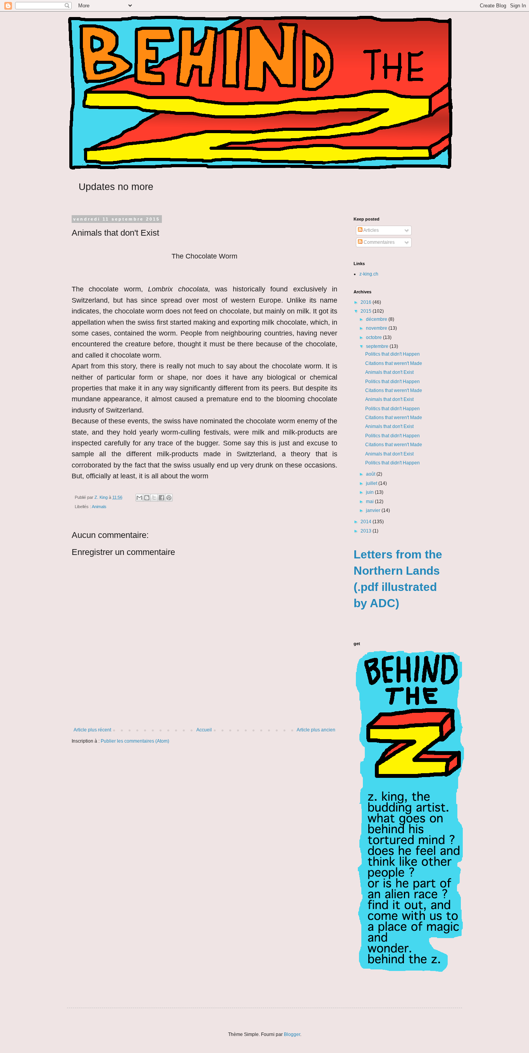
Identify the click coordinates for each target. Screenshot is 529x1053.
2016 (367, 302)
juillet (372, 483)
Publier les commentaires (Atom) (135, 741)
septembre (378, 346)
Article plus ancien (316, 730)
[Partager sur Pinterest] (169, 498)
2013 (367, 531)
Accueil (204, 730)
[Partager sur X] (154, 498)
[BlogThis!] (147, 498)
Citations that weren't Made (393, 363)
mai (370, 501)
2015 (367, 311)
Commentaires (378, 242)
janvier (373, 510)
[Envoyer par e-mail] (139, 498)
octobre (374, 337)
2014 (367, 521)
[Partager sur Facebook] (161, 498)
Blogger (292, 1034)
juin (370, 492)
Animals (99, 506)
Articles (370, 230)
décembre (377, 319)
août (371, 474)
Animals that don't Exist (389, 372)
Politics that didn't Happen (392, 354)
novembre (377, 328)
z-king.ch (368, 274)
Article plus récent (92, 730)
